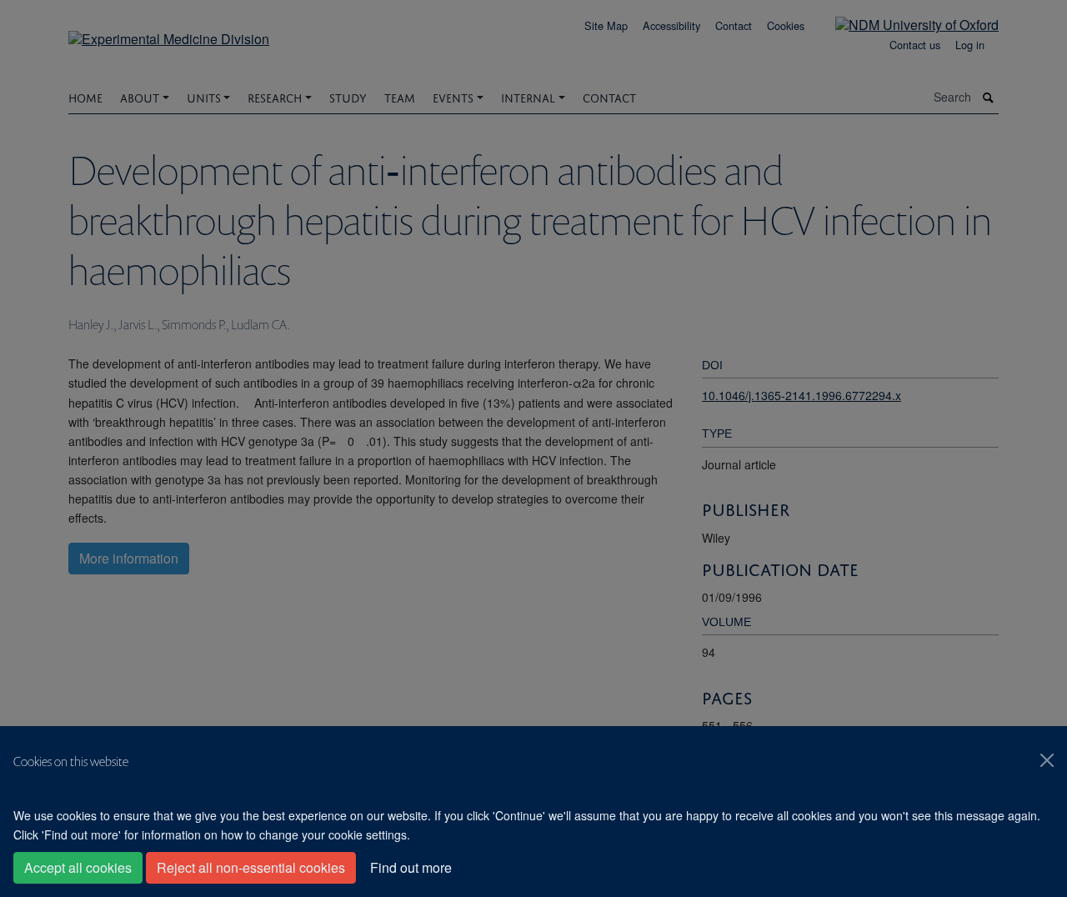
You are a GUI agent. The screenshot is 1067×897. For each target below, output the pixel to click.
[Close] (1047, 760)
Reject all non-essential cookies (251, 867)
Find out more (411, 867)
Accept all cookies (78, 867)
